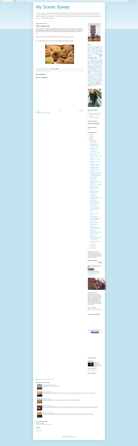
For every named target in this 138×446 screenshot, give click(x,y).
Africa (89, 46)
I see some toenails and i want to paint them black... (96, 219)
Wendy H (98, 362)
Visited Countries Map (40, 424)
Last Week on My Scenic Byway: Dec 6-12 (94, 209)
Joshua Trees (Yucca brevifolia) (94, 149)
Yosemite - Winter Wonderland (96, 184)
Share (89, 129)
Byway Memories (91, 52)
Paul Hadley (39, 431)
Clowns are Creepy (93, 154)
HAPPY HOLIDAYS (93, 177)
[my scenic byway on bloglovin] (94, 124)
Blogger (74, 436)
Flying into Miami (93, 200)
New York (92, 72)
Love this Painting (93, 239)
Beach (91, 50)
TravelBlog (49, 424)
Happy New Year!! (93, 142)
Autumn (96, 48)
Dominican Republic (47, 398)
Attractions (90, 48)
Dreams (89, 60)
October (91, 246)
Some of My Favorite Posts (94, 117)
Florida (91, 62)
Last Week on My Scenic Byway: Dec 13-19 (94, 192)
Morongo (91, 71)
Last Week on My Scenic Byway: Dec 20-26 (94, 168)
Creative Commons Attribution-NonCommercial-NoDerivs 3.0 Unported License (94, 273)
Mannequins (95, 70)
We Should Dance (93, 151)
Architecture (100, 46)
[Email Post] (50, 68)
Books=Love (92, 226)
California (91, 57)
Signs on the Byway (94, 180)
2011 (90, 137)
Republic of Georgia (97, 77)
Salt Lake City (97, 79)
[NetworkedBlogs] (95, 330)
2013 (90, 134)
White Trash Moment (94, 224)
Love (89, 70)
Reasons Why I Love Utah (95, 203)
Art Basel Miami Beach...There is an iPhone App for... (96, 238)
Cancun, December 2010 (95, 207)
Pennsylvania (97, 74)
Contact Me (91, 116)
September (92, 248)
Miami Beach (92, 235)
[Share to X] (55, 69)
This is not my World (94, 233)
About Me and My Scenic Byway (95, 113)
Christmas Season (93, 195)
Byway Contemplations (46, 70)
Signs (96, 80)
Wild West (99, 84)
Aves (101, 48)
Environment (96, 60)
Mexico (100, 70)
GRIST (38, 429)
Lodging (93, 68)
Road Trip (90, 79)
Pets (88, 75)
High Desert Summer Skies (48, 405)
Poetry (95, 76)
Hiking (95, 65)
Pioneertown (94, 75)
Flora (101, 61)
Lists (99, 67)
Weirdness (92, 84)
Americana (94, 46)
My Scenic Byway (53, 7)
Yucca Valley (92, 85)
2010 (90, 139)
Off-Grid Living (98, 72)
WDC (101, 83)
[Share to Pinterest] (58, 69)
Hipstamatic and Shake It (95, 202)
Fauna (95, 61)
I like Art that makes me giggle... (96, 232)
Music (95, 71)
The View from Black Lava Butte (49, 384)
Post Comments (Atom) (45, 112)
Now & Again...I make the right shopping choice (95, 198)
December (99, 57)
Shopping (89, 80)
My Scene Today (93, 220)
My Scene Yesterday (94, 213)
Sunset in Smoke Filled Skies (48, 412)
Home (60, 110)
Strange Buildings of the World (96, 172)
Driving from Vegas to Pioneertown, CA (94, 145)
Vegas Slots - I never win (94, 146)
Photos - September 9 (47, 391)
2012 (90, 136)
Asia (99, 47)
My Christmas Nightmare (94, 188)
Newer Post (38, 110)
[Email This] (52, 69)
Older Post (81, 110)
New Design (92, 189)
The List (91, 214)
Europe (89, 61)
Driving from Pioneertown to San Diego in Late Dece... (95, 175)
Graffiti (99, 62)
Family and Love (93, 178)
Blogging (98, 50)
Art (95, 47)
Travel (95, 81)
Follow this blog (95, 332)
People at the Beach (94, 216)
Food (95, 62)
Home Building (93, 66)
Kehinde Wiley (93, 230)
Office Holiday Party (94, 205)
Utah (94, 83)
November (92, 244)
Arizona (90, 47)
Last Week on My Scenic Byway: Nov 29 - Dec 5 (95, 228)
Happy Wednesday (92, 63)
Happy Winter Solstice (94, 186)
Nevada (100, 71)
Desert (89, 58)
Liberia (94, 67)
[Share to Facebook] (56, 69)
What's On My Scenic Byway (94, 114)
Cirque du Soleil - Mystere (95, 152)
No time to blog (93, 194)
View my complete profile (92, 369)
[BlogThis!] (54, 69)
